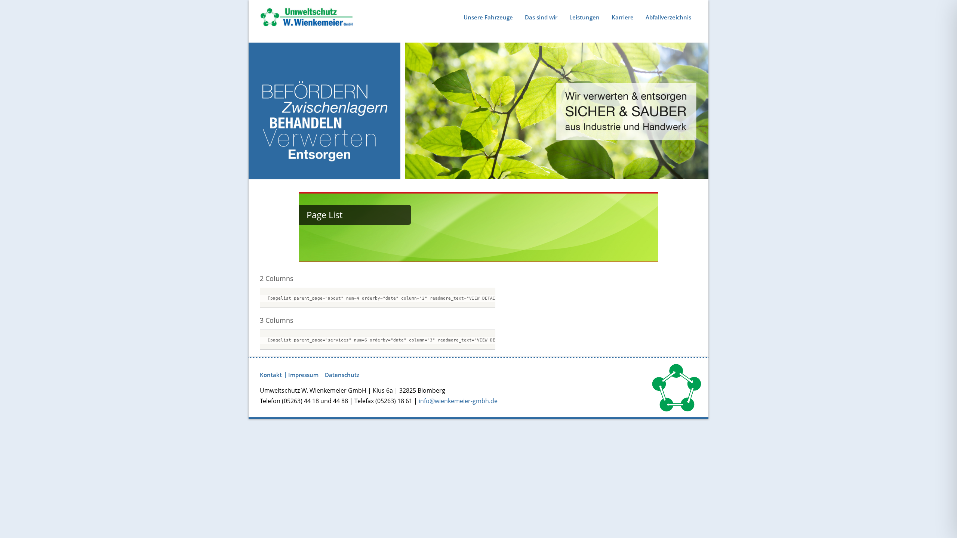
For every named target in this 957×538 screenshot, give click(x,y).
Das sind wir (541, 17)
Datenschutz (342, 375)
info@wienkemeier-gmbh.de (458, 401)
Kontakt (271, 375)
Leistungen (584, 17)
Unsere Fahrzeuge (488, 17)
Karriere (623, 17)
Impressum (303, 375)
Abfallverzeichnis (668, 17)
